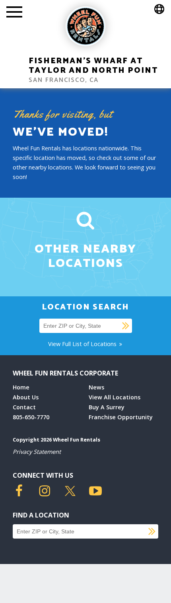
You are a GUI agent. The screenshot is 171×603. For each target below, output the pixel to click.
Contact (24, 407)
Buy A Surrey (106, 407)
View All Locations (114, 397)
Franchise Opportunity (121, 417)
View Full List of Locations (83, 344)
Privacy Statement (37, 451)
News (96, 387)
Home (21, 387)
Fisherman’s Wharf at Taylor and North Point (93, 65)
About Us (26, 397)
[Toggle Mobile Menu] (14, 12)
